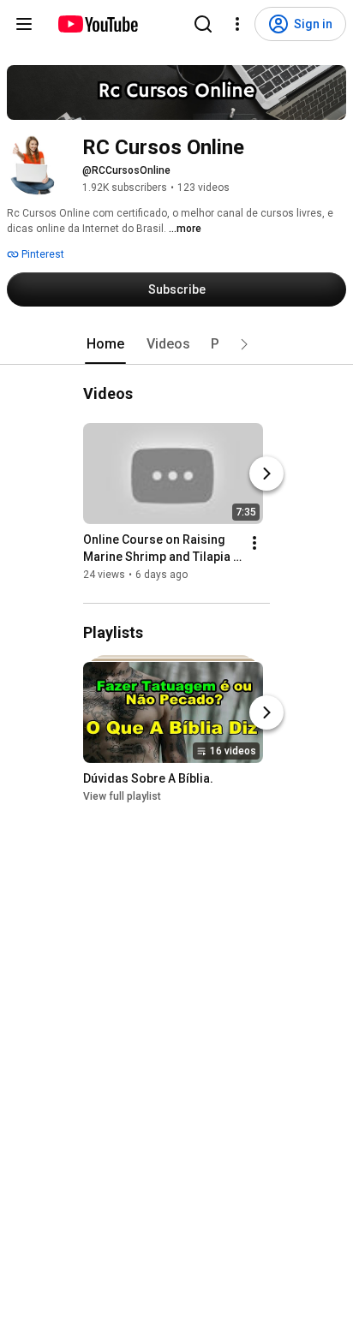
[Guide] (24, 24)
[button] (244, 344)
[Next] (266, 473)
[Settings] (237, 24)
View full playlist (122, 796)
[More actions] (254, 543)
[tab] (105, 344)
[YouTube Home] (97, 24)
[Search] (203, 24)
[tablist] (176, 344)
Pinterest (41, 254)
